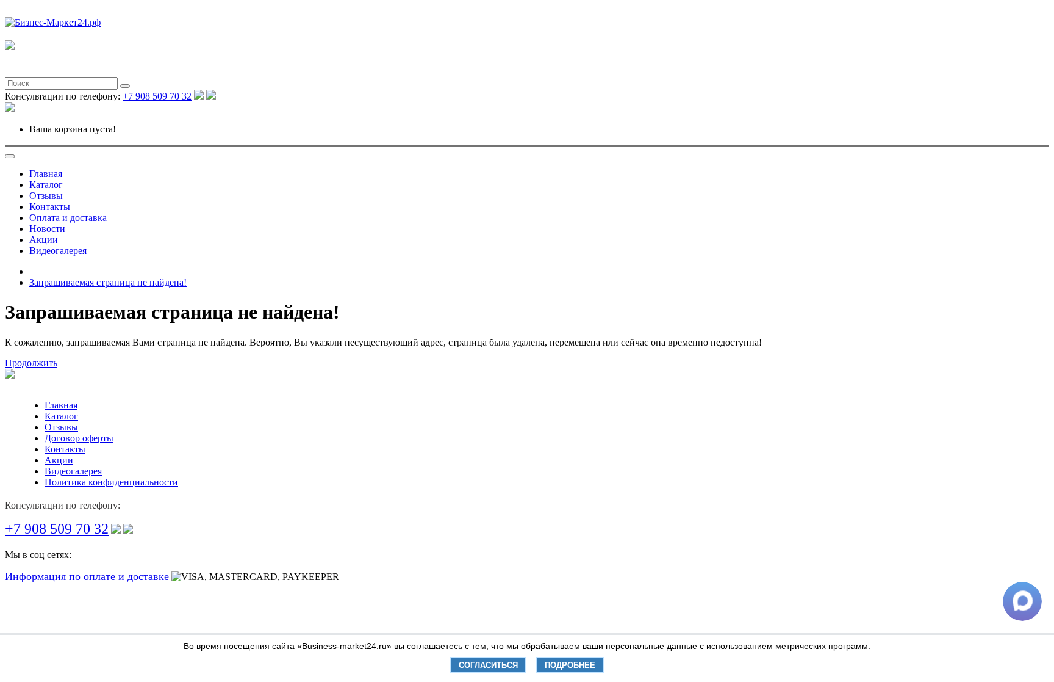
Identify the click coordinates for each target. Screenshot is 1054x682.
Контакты (49, 206)
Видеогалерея (58, 250)
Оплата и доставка (68, 217)
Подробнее (570, 665)
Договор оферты (79, 438)
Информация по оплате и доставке (87, 576)
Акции (43, 239)
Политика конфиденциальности (111, 482)
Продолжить (31, 363)
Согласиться (488, 665)
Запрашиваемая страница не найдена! (108, 282)
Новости (47, 228)
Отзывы (46, 195)
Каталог (46, 185)
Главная (45, 174)
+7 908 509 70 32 (157, 96)
